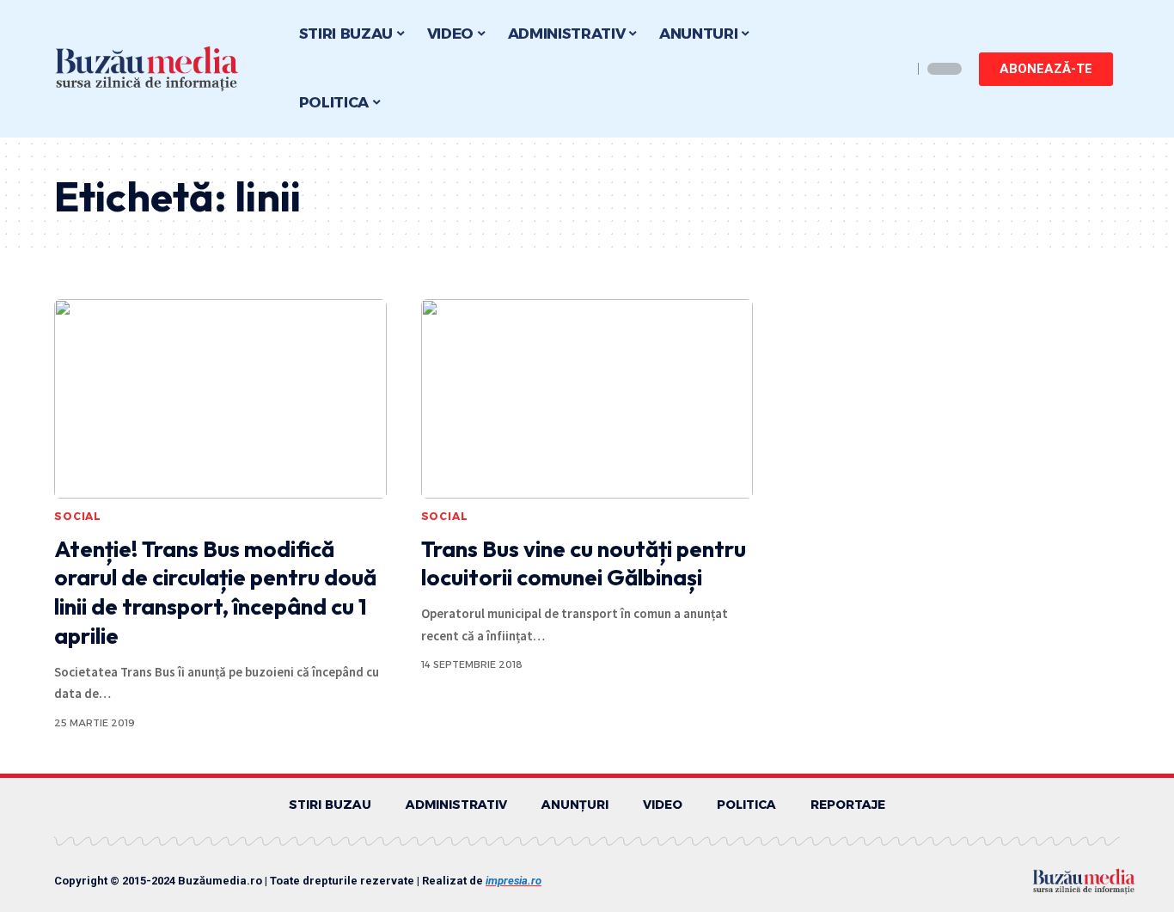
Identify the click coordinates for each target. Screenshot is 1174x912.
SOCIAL (77, 516)
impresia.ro (513, 880)
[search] (894, 68)
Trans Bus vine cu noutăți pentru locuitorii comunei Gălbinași (583, 563)
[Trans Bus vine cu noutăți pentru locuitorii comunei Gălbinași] (587, 399)
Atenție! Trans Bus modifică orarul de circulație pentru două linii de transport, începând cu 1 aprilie (215, 592)
